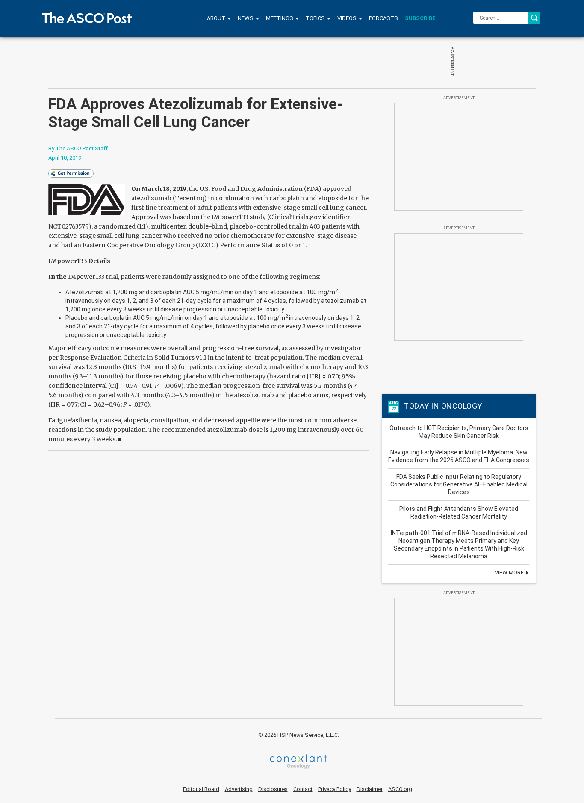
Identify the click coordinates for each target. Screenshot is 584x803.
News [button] (246, 18)
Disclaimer (370, 789)
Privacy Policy (334, 789)
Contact (303, 789)
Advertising (239, 789)
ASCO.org (400, 789)
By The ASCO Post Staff (78, 148)
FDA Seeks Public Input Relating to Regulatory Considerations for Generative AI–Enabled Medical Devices (459, 484)
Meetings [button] (280, 18)
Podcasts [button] (383, 18)
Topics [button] (316, 18)
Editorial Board (201, 789)
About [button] (217, 18)
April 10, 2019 (64, 158)
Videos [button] (347, 18)
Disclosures (273, 789)
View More (510, 572)
